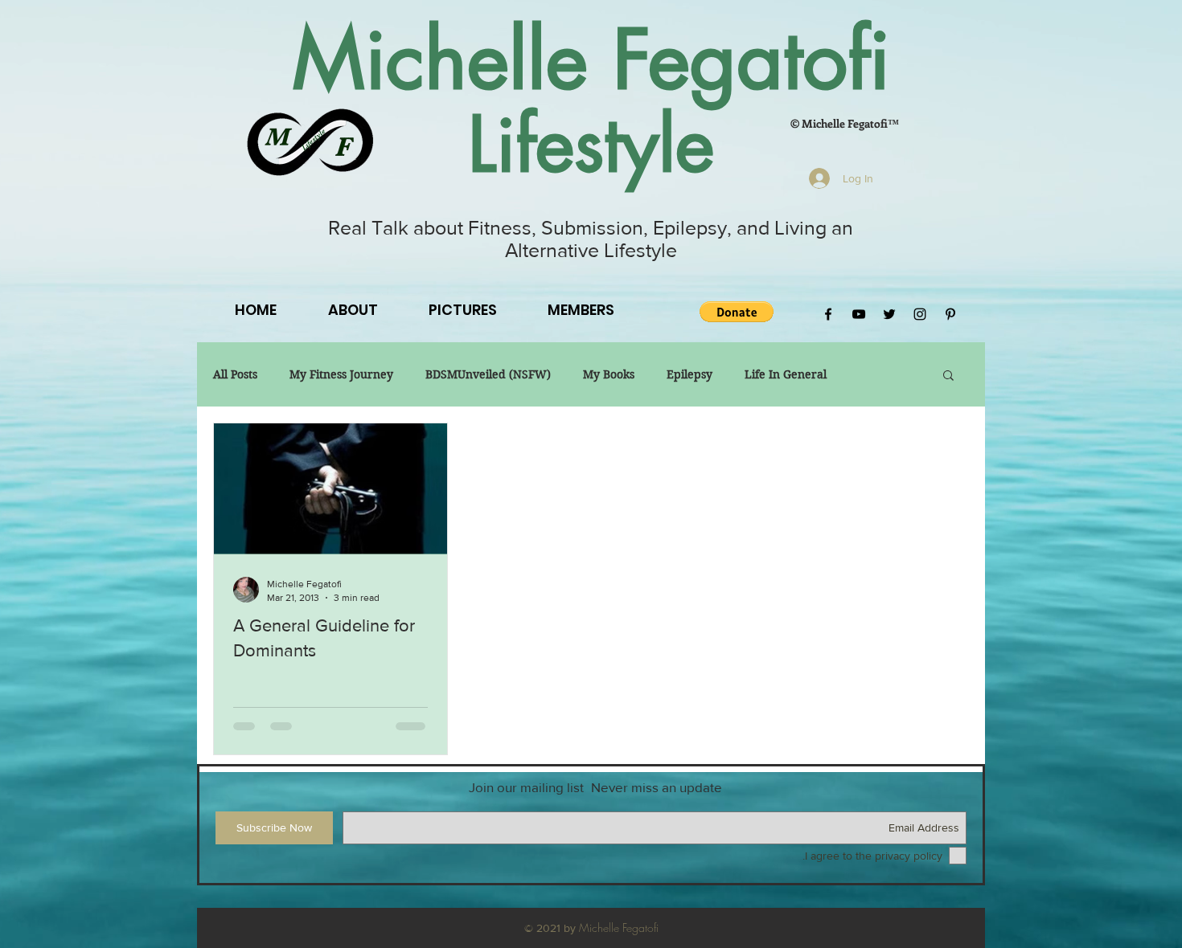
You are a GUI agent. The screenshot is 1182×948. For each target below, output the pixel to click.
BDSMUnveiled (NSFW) (488, 375)
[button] (737, 311)
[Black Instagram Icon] (920, 314)
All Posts (235, 375)
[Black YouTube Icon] (859, 314)
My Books (608, 375)
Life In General (786, 375)
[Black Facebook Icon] (828, 314)
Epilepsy (689, 375)
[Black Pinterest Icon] (950, 314)
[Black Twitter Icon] (889, 314)
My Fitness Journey (341, 375)
